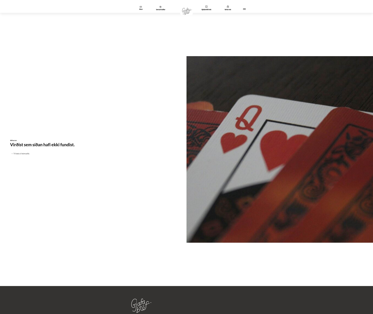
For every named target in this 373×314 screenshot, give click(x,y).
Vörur (141, 9)
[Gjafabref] (186, 11)
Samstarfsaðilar (160, 9)
